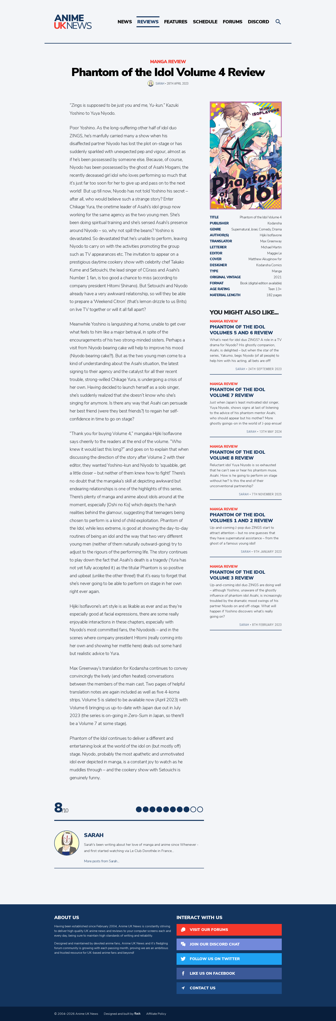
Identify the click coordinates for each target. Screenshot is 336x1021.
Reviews (148, 22)
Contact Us (202, 988)
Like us (212, 973)
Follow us (215, 958)
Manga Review (168, 62)
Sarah (160, 83)
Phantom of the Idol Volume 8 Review (237, 455)
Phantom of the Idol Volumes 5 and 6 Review (244, 330)
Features (175, 22)
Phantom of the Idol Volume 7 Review (237, 392)
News (125, 22)
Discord (258, 22)
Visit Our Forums (209, 929)
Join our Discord (215, 944)
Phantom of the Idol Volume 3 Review (237, 575)
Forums (232, 22)
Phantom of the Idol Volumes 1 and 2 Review (241, 518)
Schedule (205, 22)
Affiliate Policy (156, 1014)
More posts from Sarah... (101, 861)
